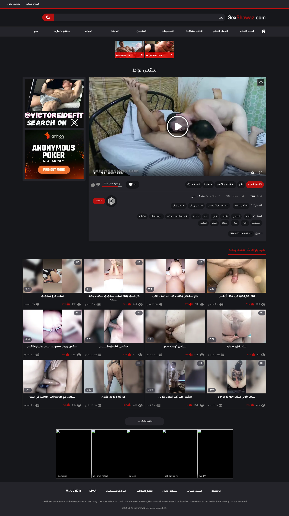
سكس (203, 223)
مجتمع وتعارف (62, 31)
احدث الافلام (247, 31)
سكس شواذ (241, 205)
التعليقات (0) (193, 184)
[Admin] (111, 201)
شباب (225, 216)
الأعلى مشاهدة (194, 31)
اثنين (245, 223)
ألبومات (115, 31)
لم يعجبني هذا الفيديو (98, 185)
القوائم (88, 31)
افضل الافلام (220, 31)
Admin (99, 201)
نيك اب (142, 216)
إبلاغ (241, 184)
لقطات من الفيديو (225, 184)
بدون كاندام (156, 216)
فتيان (235, 223)
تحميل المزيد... (144, 421)
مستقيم (256, 223)
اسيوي (236, 216)
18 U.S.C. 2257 (74, 491)
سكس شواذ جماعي (218, 205)
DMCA (92, 491)
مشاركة (208, 184)
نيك (205, 216)
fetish (196, 216)
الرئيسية (263, 32)
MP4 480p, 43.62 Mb (241, 234)
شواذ (224, 223)
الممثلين (141, 31)
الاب (248, 216)
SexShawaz (139, 508)
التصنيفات (168, 31)
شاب (214, 223)
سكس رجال (178, 205)
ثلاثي (215, 216)
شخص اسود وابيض (177, 216)
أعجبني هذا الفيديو (93, 185)
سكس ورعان (196, 205)
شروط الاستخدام (116, 491)
